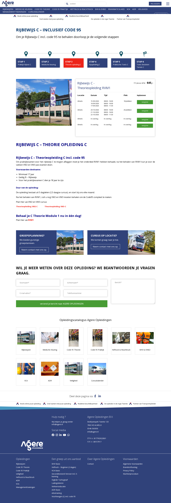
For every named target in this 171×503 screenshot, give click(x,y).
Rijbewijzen (8, 9)
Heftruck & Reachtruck (81, 9)
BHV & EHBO (100, 9)
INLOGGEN (155, 3)
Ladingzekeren (57, 483)
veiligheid (19, 474)
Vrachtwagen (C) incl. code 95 (63, 496)
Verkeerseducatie (59, 486)
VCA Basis (56, 470)
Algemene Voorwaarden (133, 464)
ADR (134, 9)
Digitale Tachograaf (60, 480)
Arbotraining (57, 493)
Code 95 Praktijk (60, 9)
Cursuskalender (36, 12)
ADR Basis (56, 490)
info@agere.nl (57, 424)
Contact (90, 464)
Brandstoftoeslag (130, 467)
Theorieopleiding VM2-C (27, 206)
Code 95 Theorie (42, 9)
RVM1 (31, 220)
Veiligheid (143, 9)
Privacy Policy (128, 470)
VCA (128, 9)
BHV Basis (56, 464)
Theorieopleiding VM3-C (55, 206)
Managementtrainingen (14, 12)
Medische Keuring (23, 9)
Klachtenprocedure (130, 474)
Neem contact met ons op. (34, 249)
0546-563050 (92, 428)
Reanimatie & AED (116, 9)
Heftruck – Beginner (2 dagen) (64, 467)
